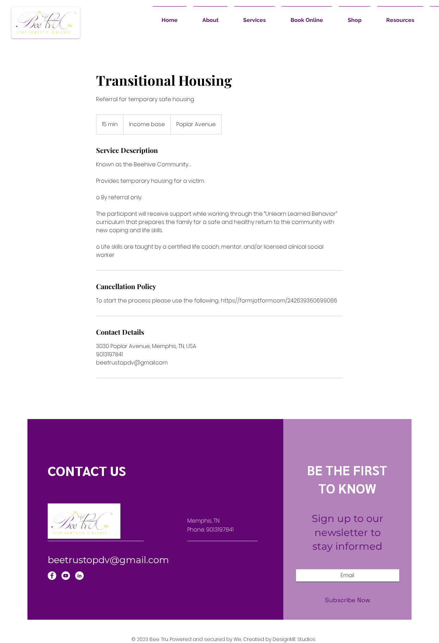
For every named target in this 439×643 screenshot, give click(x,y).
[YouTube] (65, 575)
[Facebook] (52, 575)
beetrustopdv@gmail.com (108, 559)
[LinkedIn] (79, 575)
